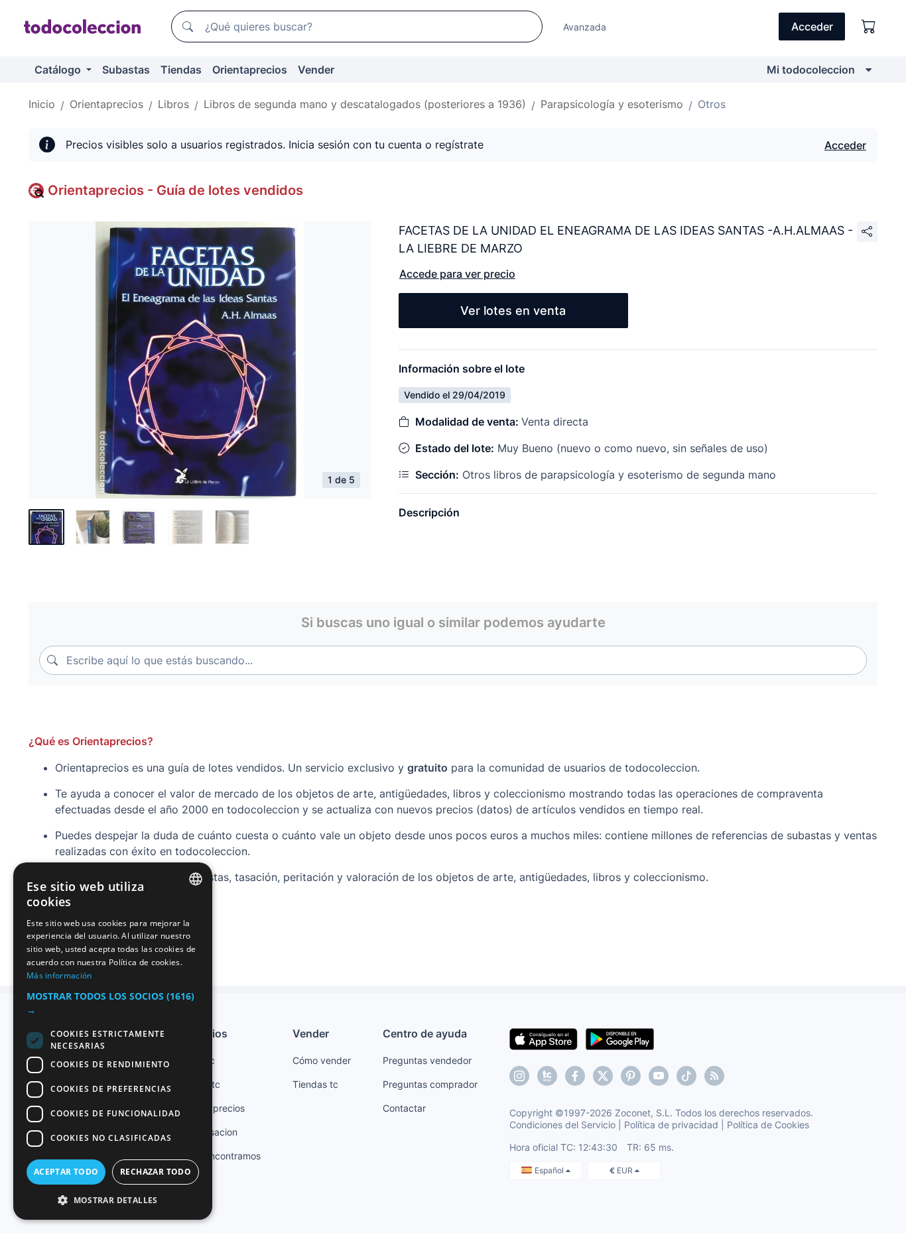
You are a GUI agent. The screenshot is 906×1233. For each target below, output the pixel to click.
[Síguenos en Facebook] (575, 1076)
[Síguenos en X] (603, 1076)
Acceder (845, 145)
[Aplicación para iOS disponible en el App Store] (543, 1038)
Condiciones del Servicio (562, 1124)
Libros (173, 104)
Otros (712, 104)
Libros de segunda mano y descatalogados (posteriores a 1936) (365, 104)
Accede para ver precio (457, 273)
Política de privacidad (671, 1124)
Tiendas (181, 69)
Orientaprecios (249, 69)
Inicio (42, 104)
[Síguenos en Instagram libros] (547, 1076)
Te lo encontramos (221, 1155)
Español (550, 1170)
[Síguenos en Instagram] (519, 1076)
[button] (113, 1003)
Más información (59, 975)
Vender (316, 69)
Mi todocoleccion (811, 69)
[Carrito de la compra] (869, 26)
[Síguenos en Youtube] (659, 1076)
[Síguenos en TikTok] (686, 1076)
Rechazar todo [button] (155, 1171)
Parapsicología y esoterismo (612, 104)
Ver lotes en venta (513, 311)
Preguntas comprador (430, 1084)
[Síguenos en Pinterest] (631, 1076)
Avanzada (584, 26)
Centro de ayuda (425, 1033)
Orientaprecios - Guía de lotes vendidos (175, 190)
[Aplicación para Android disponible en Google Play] (620, 1038)
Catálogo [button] (59, 69)
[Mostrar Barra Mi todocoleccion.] (868, 69)
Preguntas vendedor (427, 1060)
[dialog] (112, 1041)
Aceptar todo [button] (66, 1171)
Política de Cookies (768, 1124)
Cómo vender (321, 1060)
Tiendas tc (315, 1084)
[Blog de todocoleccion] (714, 1076)
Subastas (126, 69)
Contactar (404, 1108)
